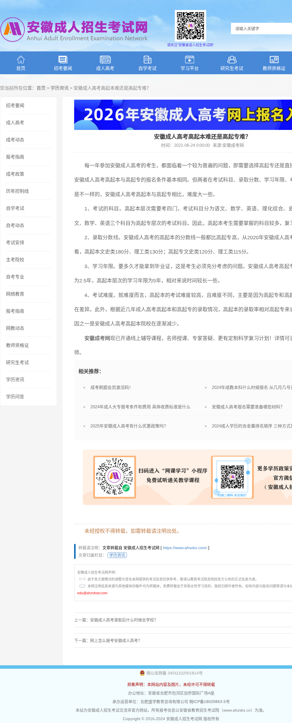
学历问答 (15, 396)
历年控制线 (17, 191)
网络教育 (15, 294)
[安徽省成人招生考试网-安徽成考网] (74, 46)
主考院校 (15, 259)
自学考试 (147, 68)
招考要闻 (63, 68)
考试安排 (15, 242)
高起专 (266, 165)
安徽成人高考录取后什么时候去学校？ (124, 620)
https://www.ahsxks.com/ (185, 547)
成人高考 (105, 68)
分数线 (110, 237)
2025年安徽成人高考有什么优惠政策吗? (128, 425)
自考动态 (15, 225)
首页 (20, 68)
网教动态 (15, 328)
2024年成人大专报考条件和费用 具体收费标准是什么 (140, 406)
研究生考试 (231, 68)
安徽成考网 (97, 338)
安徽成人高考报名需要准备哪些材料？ (248, 406)
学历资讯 (59, 88)
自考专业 (15, 276)
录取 (243, 180)
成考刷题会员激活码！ (111, 387)
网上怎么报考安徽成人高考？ (116, 640)
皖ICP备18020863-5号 (209, 701)
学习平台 (190, 68)
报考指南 (15, 156)
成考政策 (15, 174)
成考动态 (15, 139)
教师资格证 (17, 345)
